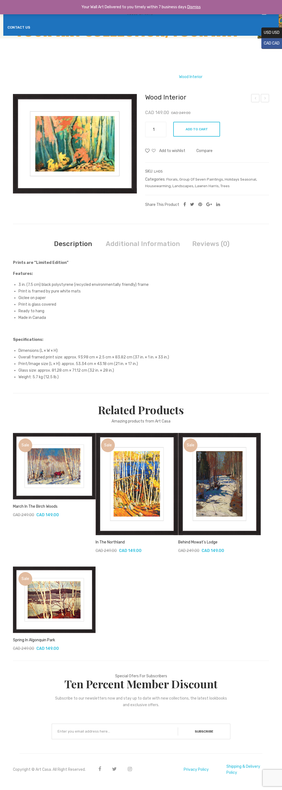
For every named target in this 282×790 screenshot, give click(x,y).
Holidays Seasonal (240, 179)
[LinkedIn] (218, 204)
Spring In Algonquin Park (34, 640)
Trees (225, 186)
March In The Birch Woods (35, 506)
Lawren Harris (161, 76)
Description (73, 244)
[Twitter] (192, 204)
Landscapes (182, 186)
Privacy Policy (196, 769)
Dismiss (194, 7)
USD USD (270, 32)
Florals (172, 179)
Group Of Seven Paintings (119, 76)
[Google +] (209, 204)
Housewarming (158, 186)
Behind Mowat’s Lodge (198, 542)
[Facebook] (184, 204)
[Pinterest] (200, 204)
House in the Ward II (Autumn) (265, 99)
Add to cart (197, 129)
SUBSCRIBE (204, 731)
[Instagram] (130, 769)
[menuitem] (18, 27)
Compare (204, 150)
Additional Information (143, 244)
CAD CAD (270, 43)
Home (85, 76)
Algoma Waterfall (255, 99)
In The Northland (110, 542)
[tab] (73, 244)
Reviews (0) (210, 244)
